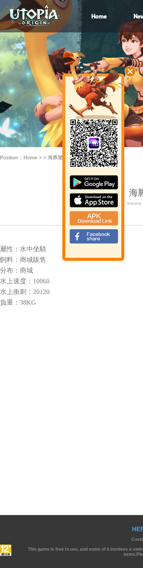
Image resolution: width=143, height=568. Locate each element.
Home (30, 157)
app (94, 200)
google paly (94, 182)
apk (94, 218)
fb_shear (94, 236)
